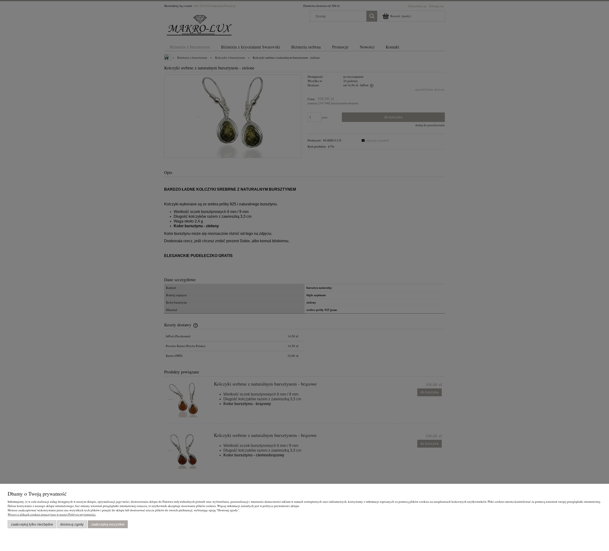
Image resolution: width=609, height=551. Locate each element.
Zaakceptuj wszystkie (108, 524)
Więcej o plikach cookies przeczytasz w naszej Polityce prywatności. (52, 514)
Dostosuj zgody (72, 524)
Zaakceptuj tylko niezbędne (32, 524)
